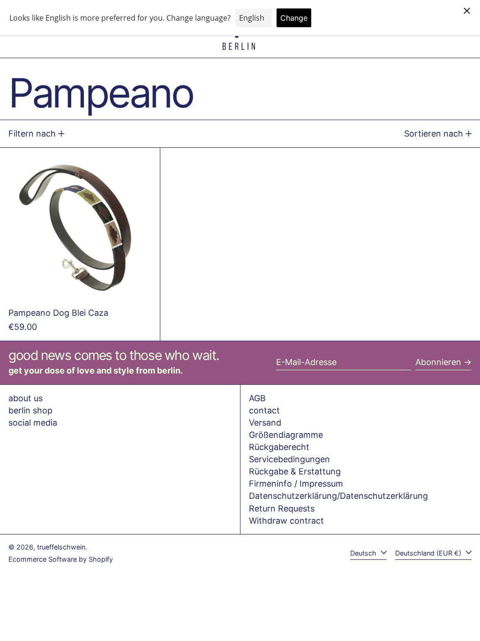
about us (25, 398)
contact (264, 410)
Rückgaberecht (279, 447)
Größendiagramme (286, 435)
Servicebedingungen (289, 459)
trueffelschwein (61, 547)
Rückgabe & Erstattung (295, 471)
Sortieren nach (433, 133)
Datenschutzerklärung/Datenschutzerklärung (338, 496)
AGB (257, 398)
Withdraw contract (286, 521)
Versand (265, 422)
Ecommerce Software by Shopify (60, 559)
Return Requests (282, 508)
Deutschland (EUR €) (429, 553)
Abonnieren (438, 362)
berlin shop (30, 410)
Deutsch (364, 553)
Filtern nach (32, 133)
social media (32, 422)
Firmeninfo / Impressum (296, 483)
